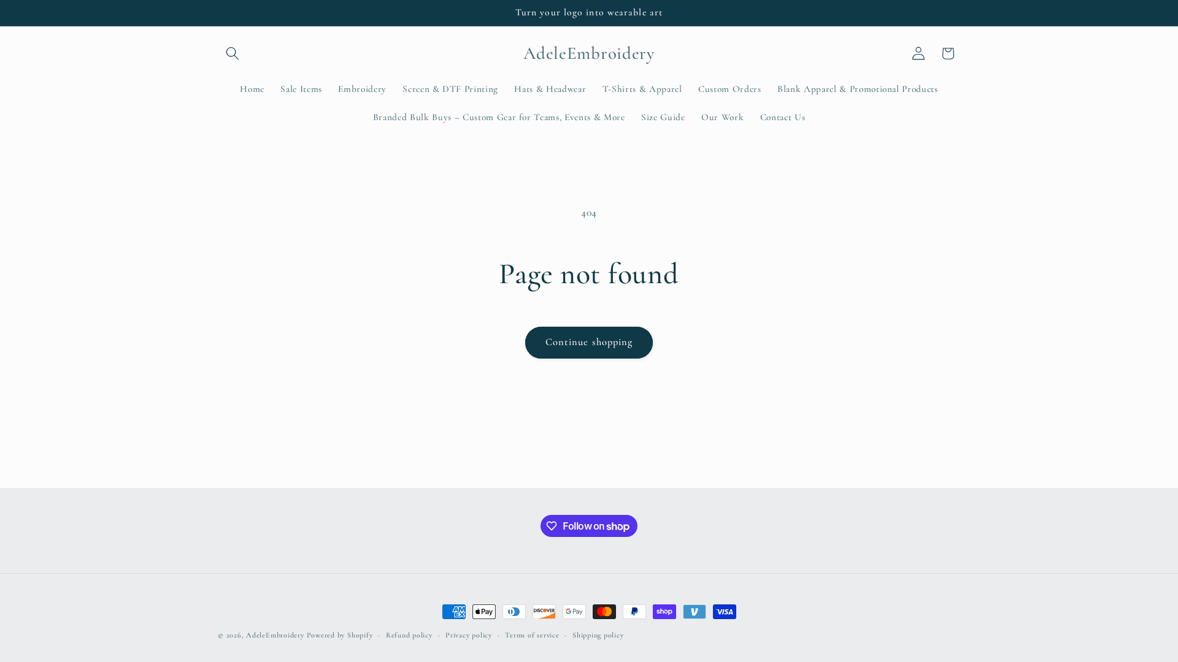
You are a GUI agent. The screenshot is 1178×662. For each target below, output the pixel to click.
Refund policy (409, 635)
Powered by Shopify (340, 635)
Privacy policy (468, 635)
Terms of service (532, 635)
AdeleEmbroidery (275, 635)
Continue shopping (589, 342)
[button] (232, 53)
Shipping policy (598, 635)
